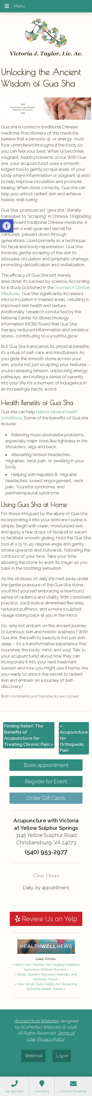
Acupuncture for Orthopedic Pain (74, 738)
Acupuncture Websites (36, 1021)
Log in (61, 1055)
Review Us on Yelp (48, 919)
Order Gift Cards (46, 798)
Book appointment (46, 765)
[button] (6, 226)
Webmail (33, 1055)
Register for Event (46, 781)
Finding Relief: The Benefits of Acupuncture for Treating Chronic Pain (28, 735)
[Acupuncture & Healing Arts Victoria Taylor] (46, 38)
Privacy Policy (50, 1039)
